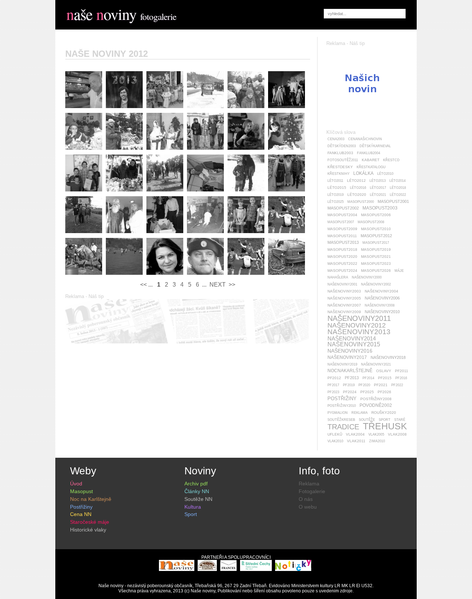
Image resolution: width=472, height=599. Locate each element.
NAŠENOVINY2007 (344, 305)
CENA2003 (335, 139)
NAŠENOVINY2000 (367, 277)
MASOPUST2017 (375, 243)
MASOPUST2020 (342, 257)
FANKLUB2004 (368, 153)
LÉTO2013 (377, 181)
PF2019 (349, 385)
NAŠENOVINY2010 (382, 311)
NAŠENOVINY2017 (347, 357)
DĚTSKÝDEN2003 (341, 146)
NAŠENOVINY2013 (359, 332)
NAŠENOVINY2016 (349, 351)
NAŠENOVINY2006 (382, 298)
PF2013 (352, 377)
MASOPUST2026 (376, 271)
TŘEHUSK (385, 426)
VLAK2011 (356, 441)
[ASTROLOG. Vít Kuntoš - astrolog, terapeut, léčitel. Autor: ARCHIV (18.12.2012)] (126, 110)
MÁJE (399, 271)
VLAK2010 (335, 441)
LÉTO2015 (336, 188)
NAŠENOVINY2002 (376, 284)
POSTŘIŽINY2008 (376, 399)
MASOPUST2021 (376, 257)
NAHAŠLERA (337, 277)
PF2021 (381, 385)
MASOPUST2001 (393, 201)
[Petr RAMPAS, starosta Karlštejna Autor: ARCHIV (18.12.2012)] (207, 277)
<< (144, 284)
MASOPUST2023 (376, 264)
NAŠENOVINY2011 (359, 318)
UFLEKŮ (334, 434)
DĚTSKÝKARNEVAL (375, 146)
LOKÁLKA (363, 173)
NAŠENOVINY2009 (344, 312)
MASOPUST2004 (342, 215)
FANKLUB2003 (340, 153)
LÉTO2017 (378, 188)
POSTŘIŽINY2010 (341, 406)
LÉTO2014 (397, 181)
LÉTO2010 (385, 174)
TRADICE (343, 427)
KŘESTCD (391, 160)
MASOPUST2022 (342, 264)
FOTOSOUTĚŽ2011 (342, 160)
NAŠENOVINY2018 (388, 357)
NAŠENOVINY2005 (344, 298)
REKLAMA (359, 413)
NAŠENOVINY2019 (342, 364)
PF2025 (367, 392)
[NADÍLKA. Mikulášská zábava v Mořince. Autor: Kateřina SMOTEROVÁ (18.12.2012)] (166, 152)
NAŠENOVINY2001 (342, 284)
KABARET (370, 160)
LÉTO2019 (335, 195)
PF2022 (397, 385)
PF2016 (401, 378)
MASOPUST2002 (343, 208)
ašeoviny (101, 14)
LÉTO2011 (335, 181)
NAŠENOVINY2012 (356, 325)
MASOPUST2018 (342, 249)
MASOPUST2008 (371, 222)
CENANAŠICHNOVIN (365, 139)
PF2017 (333, 385)
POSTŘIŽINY (342, 398)
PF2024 (350, 392)
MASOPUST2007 (340, 222)
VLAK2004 (355, 434)
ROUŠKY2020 (383, 413)
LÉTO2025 (335, 202)
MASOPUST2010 (376, 229)
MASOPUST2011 (342, 236)
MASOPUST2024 (342, 271)
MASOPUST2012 (376, 235)
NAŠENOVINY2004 (381, 291)
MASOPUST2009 (342, 229)
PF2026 (384, 392)
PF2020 (364, 385)
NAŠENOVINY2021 (376, 364)
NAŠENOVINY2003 (344, 291)
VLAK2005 (376, 434)
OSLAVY (383, 371)
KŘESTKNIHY (338, 174)
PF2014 (368, 378)
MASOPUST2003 (380, 208)
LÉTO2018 (398, 188)
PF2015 (385, 378)
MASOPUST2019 (376, 249)
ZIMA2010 (377, 441)
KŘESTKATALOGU (371, 167)
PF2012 (334, 378)
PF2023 (333, 392)
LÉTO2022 (398, 195)
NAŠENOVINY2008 (380, 305)
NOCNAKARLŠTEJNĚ (349, 370)
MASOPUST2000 (360, 202)
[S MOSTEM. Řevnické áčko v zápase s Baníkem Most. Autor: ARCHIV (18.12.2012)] (288, 235)
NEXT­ (217, 284)
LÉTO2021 (378, 195)
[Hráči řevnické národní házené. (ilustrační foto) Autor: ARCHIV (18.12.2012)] (248, 277)
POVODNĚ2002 (376, 405)
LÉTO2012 (356, 181)
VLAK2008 (397, 434)
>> (231, 284)
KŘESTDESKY (340, 167)
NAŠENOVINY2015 (353, 344)
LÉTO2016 (358, 188)
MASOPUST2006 (376, 215)
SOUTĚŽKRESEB (341, 420)
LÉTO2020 (356, 195)
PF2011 (401, 371)
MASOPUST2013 (343, 242)
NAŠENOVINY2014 (351, 338)
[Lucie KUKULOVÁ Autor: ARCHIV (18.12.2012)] (166, 277)
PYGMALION (337, 413)
